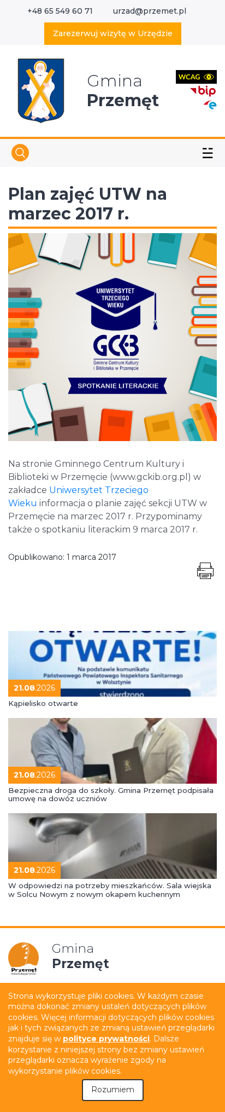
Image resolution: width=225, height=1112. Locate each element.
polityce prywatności (106, 1039)
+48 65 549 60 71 (60, 11)
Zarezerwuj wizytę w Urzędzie (113, 33)
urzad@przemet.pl (149, 11)
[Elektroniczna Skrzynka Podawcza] (210, 104)
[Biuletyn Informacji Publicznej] (203, 90)
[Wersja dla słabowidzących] (196, 76)
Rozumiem (112, 1089)
